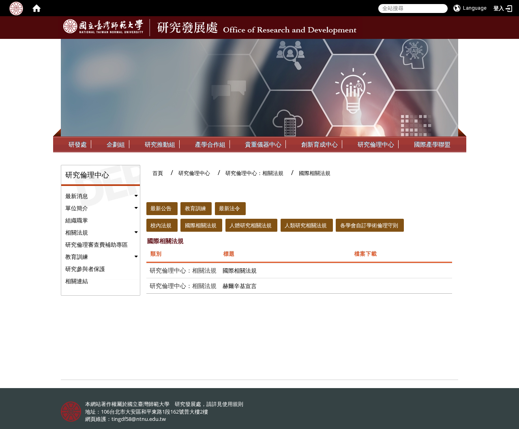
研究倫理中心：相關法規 (254, 173)
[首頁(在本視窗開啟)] (36, 8)
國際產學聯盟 (432, 144)
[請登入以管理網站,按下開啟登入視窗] (16, 8)
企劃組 (116, 144)
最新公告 (161, 208)
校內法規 (161, 225)
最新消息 (76, 196)
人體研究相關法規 (250, 225)
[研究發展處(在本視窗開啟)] (103, 26)
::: (451, 45)
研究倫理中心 (376, 144)
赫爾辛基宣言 (240, 286)
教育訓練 (76, 256)
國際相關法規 (201, 225)
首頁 (157, 173)
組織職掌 (76, 220)
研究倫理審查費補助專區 (96, 244)
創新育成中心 (319, 144)
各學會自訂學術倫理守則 (369, 225)
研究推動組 (160, 144)
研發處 (78, 144)
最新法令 (229, 208)
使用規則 (232, 404)
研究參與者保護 (85, 269)
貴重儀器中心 (263, 144)
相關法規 (76, 232)
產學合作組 (210, 144)
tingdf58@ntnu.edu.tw (139, 419)
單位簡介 (76, 208)
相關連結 (76, 281)
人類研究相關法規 (306, 225)
